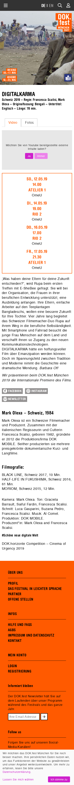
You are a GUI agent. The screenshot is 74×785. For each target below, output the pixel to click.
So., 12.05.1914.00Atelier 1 (37, 184)
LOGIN (12, 666)
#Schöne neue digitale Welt (20, 535)
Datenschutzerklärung (16, 772)
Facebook (14, 391)
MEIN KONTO (17, 655)
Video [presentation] (12, 122)
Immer (41, 156)
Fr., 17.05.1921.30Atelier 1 (37, 257)
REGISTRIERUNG (19, 671)
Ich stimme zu (59, 779)
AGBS (12, 630)
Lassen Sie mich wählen (18, 779)
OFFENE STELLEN (20, 599)
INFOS (12, 614)
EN (51, 6)
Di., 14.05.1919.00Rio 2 (37, 209)
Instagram (38, 391)
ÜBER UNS (15, 573)
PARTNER (14, 594)
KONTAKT (15, 641)
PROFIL (13, 583)
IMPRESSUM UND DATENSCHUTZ (31, 635)
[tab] (13, 122)
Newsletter (16, 399)
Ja (29, 156)
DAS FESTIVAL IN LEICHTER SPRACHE (35, 589)
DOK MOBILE (32, 518)
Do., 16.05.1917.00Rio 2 (37, 233)
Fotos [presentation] (29, 122)
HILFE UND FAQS (20, 625)
